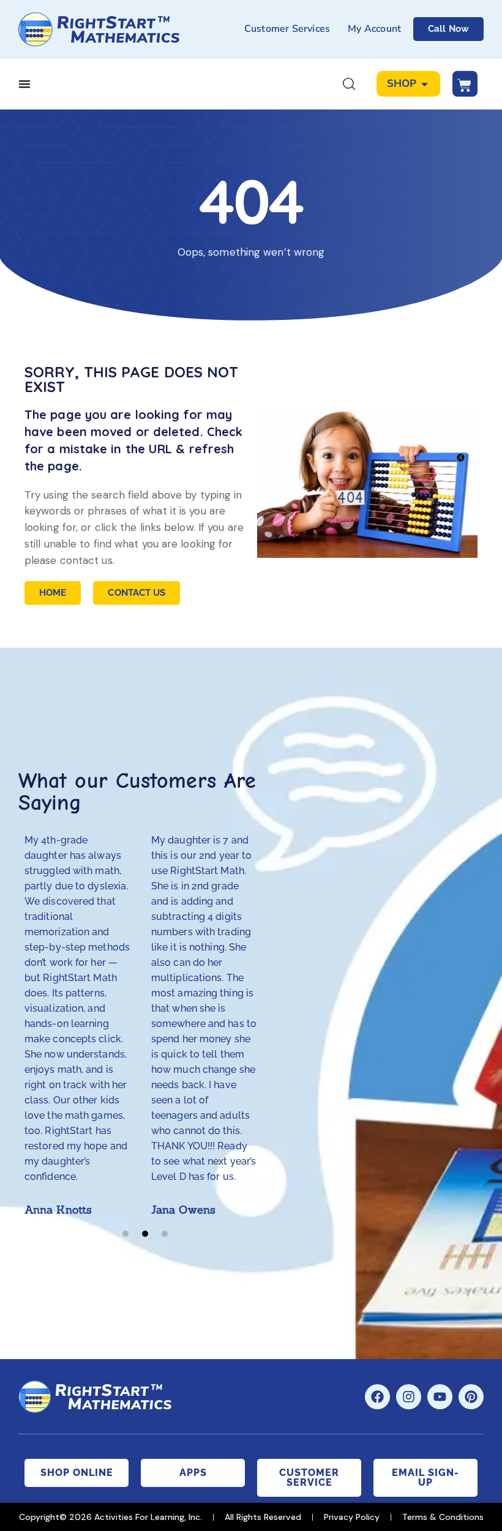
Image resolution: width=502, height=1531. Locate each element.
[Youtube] (439, 1396)
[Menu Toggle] (24, 84)
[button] (125, 1234)
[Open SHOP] (424, 84)
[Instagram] (408, 1396)
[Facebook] (377, 1396)
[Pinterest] (471, 1396)
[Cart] (465, 84)
